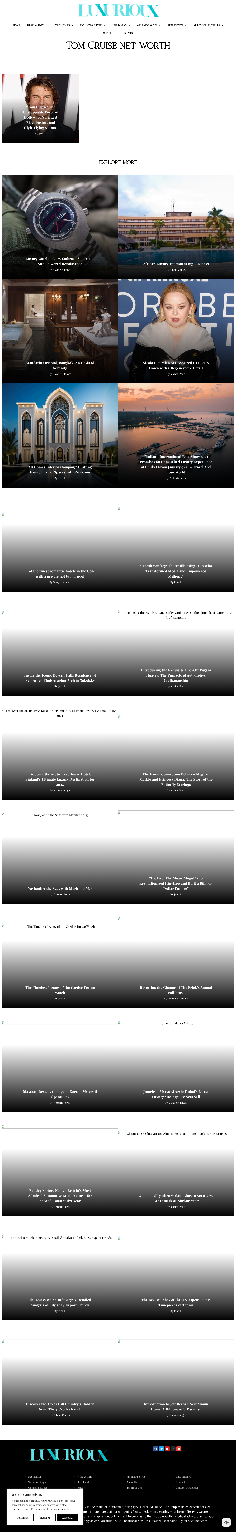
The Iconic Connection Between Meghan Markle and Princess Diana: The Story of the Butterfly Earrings (176, 779)
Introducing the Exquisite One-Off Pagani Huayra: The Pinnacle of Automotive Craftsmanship (176, 675)
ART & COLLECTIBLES (206, 25)
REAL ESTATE (175, 25)
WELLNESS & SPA (147, 25)
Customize (23, 1517)
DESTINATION (35, 25)
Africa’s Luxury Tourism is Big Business (176, 263)
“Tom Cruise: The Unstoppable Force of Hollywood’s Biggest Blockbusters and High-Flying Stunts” (40, 117)
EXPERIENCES (62, 25)
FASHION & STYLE (91, 25)
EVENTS (128, 33)
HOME (16, 25)
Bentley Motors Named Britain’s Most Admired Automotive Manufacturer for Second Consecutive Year (60, 1195)
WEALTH (108, 33)
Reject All (45, 1517)
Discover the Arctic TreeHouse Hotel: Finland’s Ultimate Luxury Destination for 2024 (60, 779)
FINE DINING (119, 25)
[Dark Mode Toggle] (226, 1522)
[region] (45, 1507)
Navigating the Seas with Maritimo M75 (60, 888)
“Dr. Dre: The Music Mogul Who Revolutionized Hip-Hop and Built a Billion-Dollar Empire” (176, 883)
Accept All (67, 1517)
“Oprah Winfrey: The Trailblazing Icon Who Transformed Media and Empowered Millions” (176, 570)
